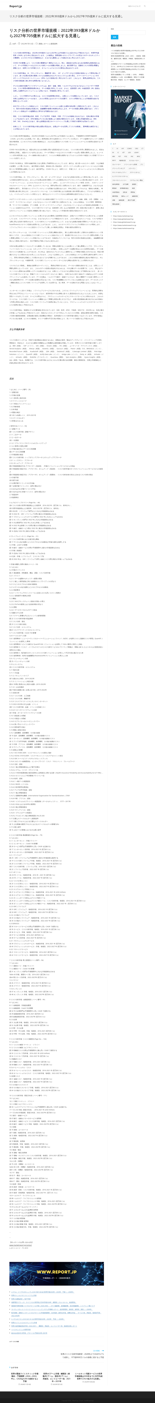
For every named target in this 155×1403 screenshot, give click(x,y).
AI (117, 148)
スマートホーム (135, 172)
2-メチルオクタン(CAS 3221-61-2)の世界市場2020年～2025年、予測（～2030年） (38, 1319)
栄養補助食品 (124, 188)
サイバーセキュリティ (119, 172)
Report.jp (15, 6)
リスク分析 (16, 1341)
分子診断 (126, 184)
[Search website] (144, 6)
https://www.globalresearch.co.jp (124, 222)
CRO (136, 148)
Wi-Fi (114, 160)
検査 (133, 188)
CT (142, 148)
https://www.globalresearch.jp (123, 219)
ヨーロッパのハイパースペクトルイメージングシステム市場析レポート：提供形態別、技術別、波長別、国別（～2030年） (52, 1309)
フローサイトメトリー (119, 180)
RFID (138, 156)
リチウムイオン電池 (136, 180)
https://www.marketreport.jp (123, 216)
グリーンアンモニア (118, 168)
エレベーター (116, 164)
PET (119, 156)
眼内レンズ (125, 196)
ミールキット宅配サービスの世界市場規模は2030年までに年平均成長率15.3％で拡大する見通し (88, 1376)
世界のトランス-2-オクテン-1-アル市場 (24, 1323)
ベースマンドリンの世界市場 (21, 1330)
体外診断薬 (115, 184)
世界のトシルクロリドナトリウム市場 (23, 1295)
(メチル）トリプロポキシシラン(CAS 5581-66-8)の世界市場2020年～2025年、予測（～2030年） (42, 1292)
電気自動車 (115, 204)
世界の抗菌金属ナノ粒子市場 (21, 1299)
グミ (141, 164)
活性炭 (125, 192)
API (123, 148)
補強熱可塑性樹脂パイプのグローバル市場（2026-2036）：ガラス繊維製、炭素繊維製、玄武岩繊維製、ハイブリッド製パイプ (53, 1306)
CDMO (129, 148)
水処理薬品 (115, 192)
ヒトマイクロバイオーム (120, 176)
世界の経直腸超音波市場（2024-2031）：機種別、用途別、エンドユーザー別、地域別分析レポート (44, 1326)
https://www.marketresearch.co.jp (124, 225)
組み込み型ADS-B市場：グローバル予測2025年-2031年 (29, 1333)
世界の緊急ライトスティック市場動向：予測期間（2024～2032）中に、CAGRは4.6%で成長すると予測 (24, 1377)
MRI (113, 156)
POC (125, 156)
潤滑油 (133, 192)
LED (129, 152)
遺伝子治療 (131, 200)
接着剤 (134, 184)
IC (118, 152)
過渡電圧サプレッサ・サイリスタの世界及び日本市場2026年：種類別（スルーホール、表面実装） (43, 1302)
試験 (113, 200)
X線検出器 (122, 160)
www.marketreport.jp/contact (20, 1245)
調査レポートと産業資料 (48, 44)
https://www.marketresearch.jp (123, 228)
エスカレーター (134, 160)
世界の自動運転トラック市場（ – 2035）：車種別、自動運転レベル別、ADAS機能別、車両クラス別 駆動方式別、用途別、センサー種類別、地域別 (128, 77)
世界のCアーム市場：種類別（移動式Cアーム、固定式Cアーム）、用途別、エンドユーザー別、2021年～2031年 (56, 1377)
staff (14, 44)
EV (113, 152)
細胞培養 (135, 196)
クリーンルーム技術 (130, 164)
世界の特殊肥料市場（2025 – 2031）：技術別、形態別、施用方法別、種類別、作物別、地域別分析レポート (128, 58)
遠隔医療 (121, 200)
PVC (132, 156)
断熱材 (114, 188)
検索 (112, 29)
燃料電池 (115, 196)
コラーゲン (132, 168)
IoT (123, 152)
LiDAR (136, 152)
